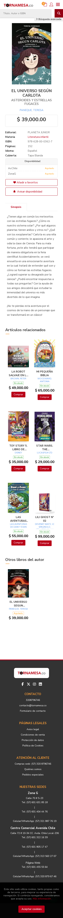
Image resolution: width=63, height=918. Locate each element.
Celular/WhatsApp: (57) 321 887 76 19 (34, 821)
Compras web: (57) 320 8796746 (33, 763)
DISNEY (18, 452)
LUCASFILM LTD (44, 452)
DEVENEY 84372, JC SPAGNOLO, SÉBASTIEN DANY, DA (44, 528)
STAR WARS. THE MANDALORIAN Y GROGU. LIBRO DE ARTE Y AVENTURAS (44, 447)
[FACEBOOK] (22, 684)
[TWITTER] (28, 684)
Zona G (33, 793)
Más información (42, 898)
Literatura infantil (38, 137)
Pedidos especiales (33, 774)
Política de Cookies (32, 745)
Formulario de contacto (33, 711)
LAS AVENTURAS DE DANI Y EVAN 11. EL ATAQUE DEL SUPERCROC (18, 518)
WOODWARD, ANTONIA (44, 380)
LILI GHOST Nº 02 (44, 518)
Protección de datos (33, 740)
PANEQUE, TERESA (31, 110)
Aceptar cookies (32, 909)
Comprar (18, 394)
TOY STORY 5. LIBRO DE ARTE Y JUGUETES (18, 447)
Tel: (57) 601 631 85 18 (35, 802)
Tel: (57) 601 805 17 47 (35, 846)
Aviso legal (33, 729)
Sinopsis (16, 207)
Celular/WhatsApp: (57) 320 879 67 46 (34, 876)
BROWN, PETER (18, 378)
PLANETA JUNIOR (39, 132)
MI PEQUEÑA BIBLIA (44, 373)
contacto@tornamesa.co (33, 705)
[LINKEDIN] (40, 684)
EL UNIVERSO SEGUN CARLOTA (18, 603)
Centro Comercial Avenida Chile (32, 828)
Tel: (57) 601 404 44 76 (35, 811)
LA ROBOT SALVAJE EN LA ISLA (18, 373)
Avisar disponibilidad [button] (29, 192)
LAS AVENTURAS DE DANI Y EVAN (18, 525)
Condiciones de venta (33, 734)
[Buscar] (59, 13)
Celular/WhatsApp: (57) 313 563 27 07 (34, 856)
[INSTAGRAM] (34, 684)
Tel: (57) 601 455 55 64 (35, 867)
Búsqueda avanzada (49, 19)
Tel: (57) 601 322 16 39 (35, 837)
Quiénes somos (32, 769)
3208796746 (33, 700)
